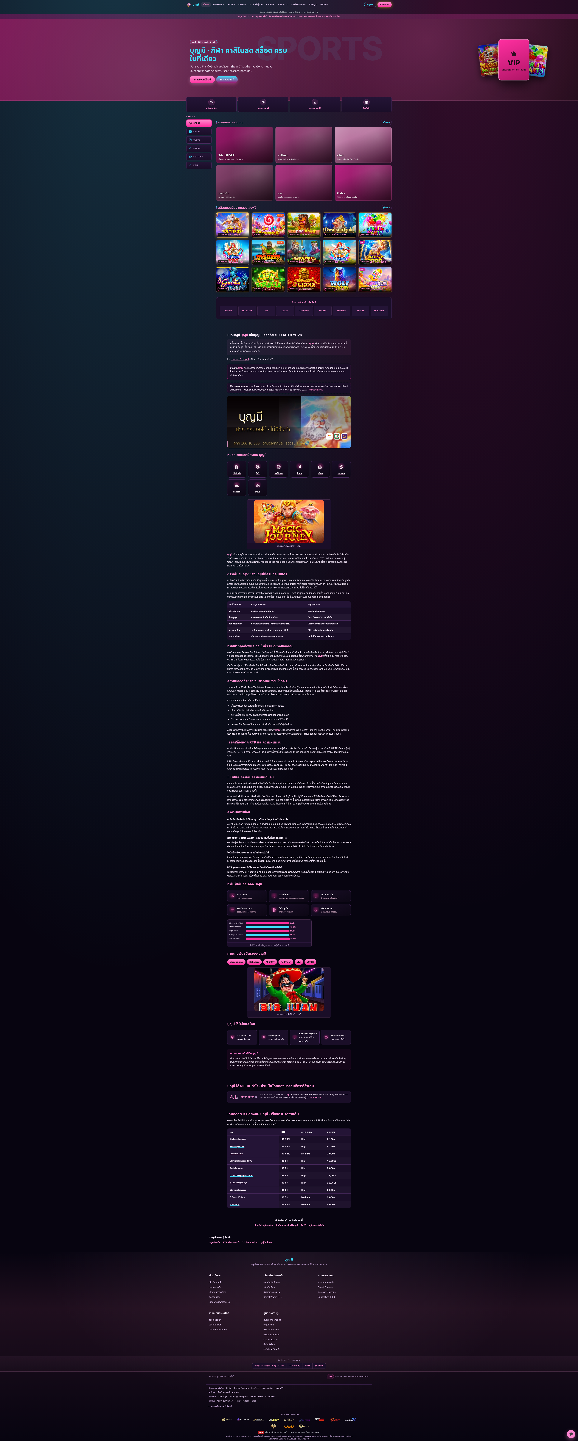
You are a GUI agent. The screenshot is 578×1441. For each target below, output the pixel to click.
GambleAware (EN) (272, 1297)
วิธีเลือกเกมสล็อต (250, 1242)
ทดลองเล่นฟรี (227, 79)
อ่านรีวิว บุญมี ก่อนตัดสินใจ (312, 1225)
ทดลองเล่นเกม (218, 4)
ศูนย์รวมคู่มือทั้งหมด (272, 1320)
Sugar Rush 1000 (326, 1297)
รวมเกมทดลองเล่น (326, 1282)
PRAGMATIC (247, 311)
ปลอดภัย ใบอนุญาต (241, 1388)
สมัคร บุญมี (222, 1397)
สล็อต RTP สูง (215, 1320)
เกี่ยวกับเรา (270, 4)
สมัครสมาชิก (385, 4)
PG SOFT (228, 311)
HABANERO (304, 311)
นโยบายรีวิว (282, 4)
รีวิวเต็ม (229, 1388)
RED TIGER (341, 311)
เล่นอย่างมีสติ (315, 1432)
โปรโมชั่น (231, 4)
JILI (266, 311)
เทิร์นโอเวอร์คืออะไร (271, 1349)
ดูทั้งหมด (386, 122)
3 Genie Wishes (237, 1197)
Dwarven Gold (236, 1153)
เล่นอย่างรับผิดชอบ (298, 4)
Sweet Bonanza (325, 1287)
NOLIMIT (322, 311)
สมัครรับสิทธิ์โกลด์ (202, 79)
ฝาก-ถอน (242, 4)
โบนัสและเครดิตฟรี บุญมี (287, 1225)
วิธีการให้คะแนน (316, 1097)
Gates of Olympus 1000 (241, 1175)
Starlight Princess (238, 1190)
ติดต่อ (254, 1401)
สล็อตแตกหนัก (215, 1324)
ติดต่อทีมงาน (214, 1297)
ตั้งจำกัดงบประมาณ (271, 1292)
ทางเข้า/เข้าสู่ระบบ (256, 4)
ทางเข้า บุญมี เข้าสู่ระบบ (239, 1397)
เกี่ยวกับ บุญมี (215, 1282)
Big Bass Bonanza (238, 1139)
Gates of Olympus (327, 1292)
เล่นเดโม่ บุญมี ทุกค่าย (263, 1225)
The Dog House (237, 1146)
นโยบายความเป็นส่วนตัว (287, 1439)
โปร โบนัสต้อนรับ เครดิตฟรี (228, 1392)
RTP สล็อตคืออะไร (231, 1242)
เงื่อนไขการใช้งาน (303, 1439)
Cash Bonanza (236, 1168)
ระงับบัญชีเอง (269, 1287)
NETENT (360, 311)
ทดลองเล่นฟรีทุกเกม (225, 1401)
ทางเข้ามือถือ (270, 1397)
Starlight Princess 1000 (241, 1161)
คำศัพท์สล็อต (269, 1344)
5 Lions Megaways (238, 1183)
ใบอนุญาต (313, 4)
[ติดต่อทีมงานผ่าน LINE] (571, 1434)
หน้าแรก (206, 4)
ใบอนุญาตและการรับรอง (219, 1302)
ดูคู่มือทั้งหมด (267, 1242)
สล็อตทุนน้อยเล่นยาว (218, 1329)
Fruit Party (234, 1204)
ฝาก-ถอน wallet (256, 1397)
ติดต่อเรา (324, 4)
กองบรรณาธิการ (216, 1287)
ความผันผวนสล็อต (271, 1334)
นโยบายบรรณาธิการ (217, 1292)
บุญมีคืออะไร (214, 1242)
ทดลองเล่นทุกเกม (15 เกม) (221, 1406)
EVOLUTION (379, 311)
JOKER (285, 311)
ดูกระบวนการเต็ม (316, 390)
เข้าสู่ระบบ (370, 4)
